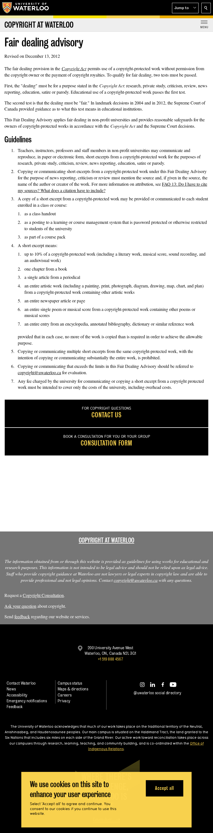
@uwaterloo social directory (157, 692)
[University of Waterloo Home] (25, 7)
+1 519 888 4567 (110, 659)
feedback (22, 616)
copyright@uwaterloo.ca (39, 372)
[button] (185, 8)
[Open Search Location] (206, 8)
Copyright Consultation (43, 595)
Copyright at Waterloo (106, 540)
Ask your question (20, 606)
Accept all (164, 788)
